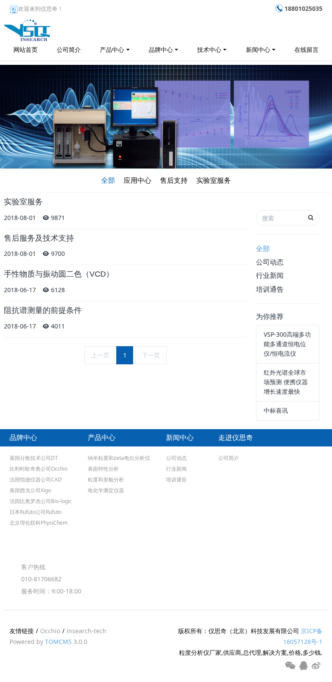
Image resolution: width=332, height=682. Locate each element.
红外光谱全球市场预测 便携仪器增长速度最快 (286, 381)
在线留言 (306, 49)
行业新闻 (270, 275)
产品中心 (112, 49)
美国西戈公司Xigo (30, 490)
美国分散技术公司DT (34, 458)
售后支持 (174, 180)
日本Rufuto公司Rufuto (35, 512)
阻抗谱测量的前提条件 (43, 310)
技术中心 (209, 49)
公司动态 (270, 262)
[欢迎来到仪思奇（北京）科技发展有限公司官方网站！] (27, 28)
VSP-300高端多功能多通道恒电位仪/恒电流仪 (287, 343)
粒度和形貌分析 (106, 479)
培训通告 (270, 289)
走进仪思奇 (235, 437)
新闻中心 (258, 49)
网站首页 (25, 49)
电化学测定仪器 (106, 490)
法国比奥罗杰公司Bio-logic (41, 501)
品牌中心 (161, 49)
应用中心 (137, 180)
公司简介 (69, 49)
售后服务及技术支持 (39, 238)
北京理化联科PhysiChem (38, 522)
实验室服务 (213, 180)
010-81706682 (41, 579)
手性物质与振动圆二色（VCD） (59, 274)
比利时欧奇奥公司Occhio (38, 468)
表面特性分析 (103, 468)
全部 (108, 180)
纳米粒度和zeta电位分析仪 (119, 458)
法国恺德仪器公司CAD (36, 479)
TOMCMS (58, 641)
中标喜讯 (276, 410)
